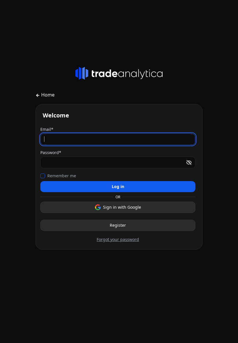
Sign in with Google (122, 207)
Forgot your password (118, 239)
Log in (118, 186)
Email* (46, 129)
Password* (50, 152)
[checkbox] (42, 176)
